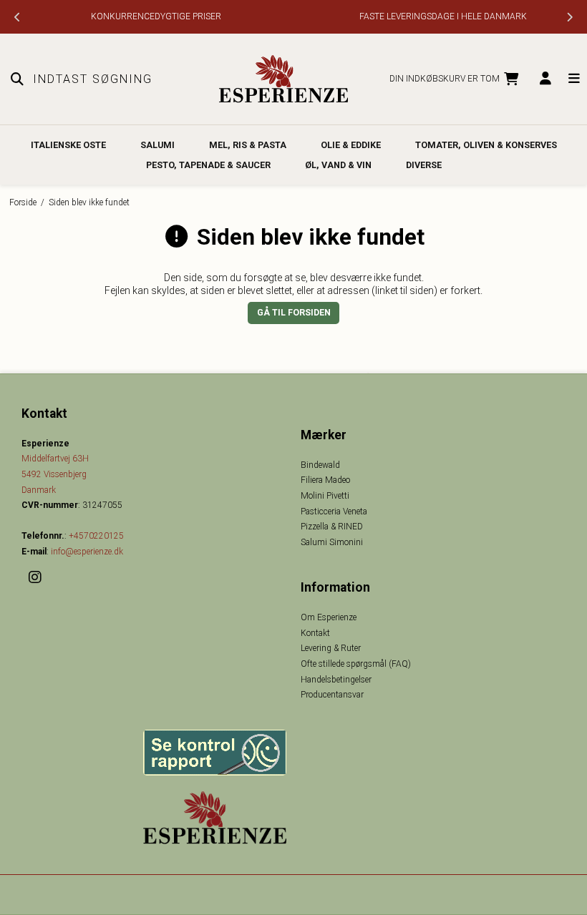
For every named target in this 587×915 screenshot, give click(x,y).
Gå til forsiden (294, 313)
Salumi (157, 145)
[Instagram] (40, 577)
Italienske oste (68, 145)
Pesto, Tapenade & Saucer (208, 165)
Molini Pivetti (325, 496)
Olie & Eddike (351, 145)
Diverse (424, 165)
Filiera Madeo (325, 480)
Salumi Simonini (332, 542)
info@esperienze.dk (87, 552)
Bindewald (320, 465)
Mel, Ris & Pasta (247, 145)
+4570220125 (96, 536)
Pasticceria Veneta (334, 512)
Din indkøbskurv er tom (444, 79)
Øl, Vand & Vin (338, 165)
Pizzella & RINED (332, 527)
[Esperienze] (283, 79)
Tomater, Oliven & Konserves (486, 145)
